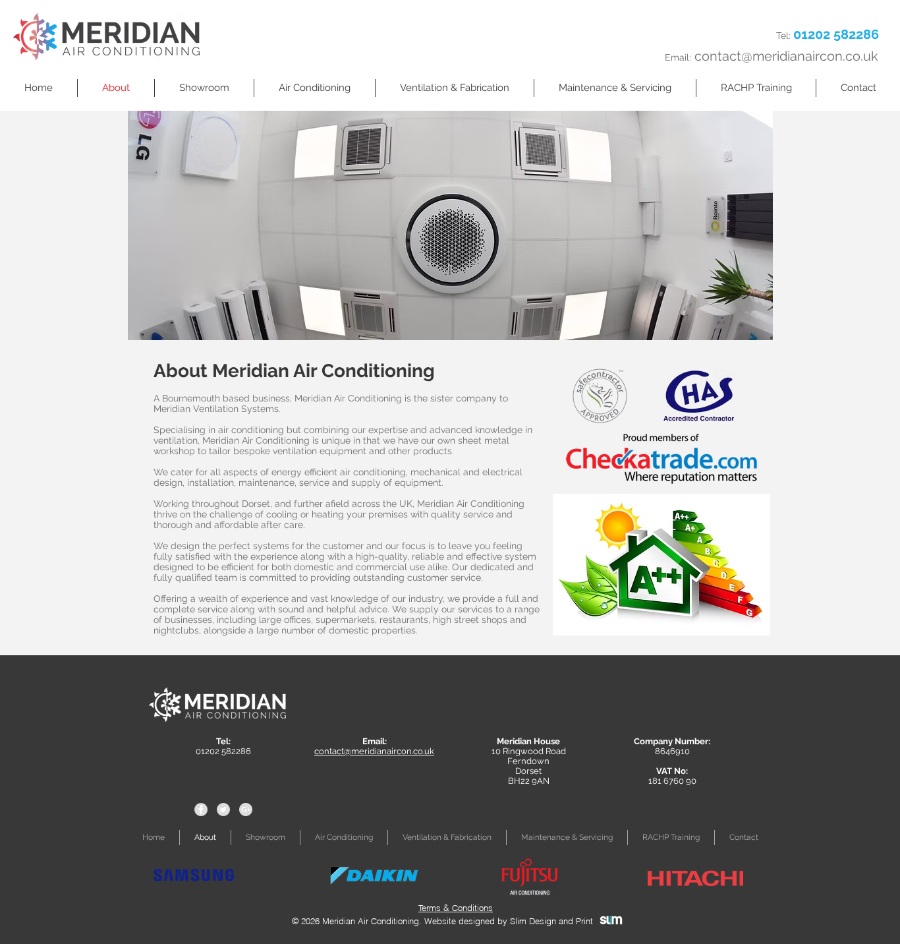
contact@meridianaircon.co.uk (786, 56)
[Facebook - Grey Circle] (201, 809)
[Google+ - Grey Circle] (245, 809)
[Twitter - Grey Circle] (223, 809)
